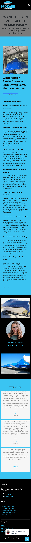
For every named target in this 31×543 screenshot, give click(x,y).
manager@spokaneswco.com (13, 494)
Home (2, 525)
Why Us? (3, 531)
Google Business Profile (7, 528)
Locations (3, 527)
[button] (29, 5)
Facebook (3, 530)
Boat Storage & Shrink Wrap (10, 93)
